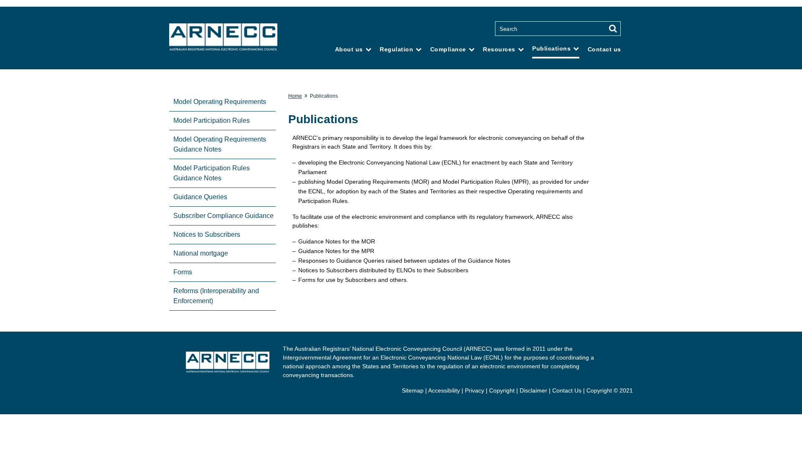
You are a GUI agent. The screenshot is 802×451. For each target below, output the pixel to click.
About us (349, 49)
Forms (182, 272)
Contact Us (566, 390)
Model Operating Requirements (219, 101)
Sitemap (413, 390)
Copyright (502, 390)
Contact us (604, 49)
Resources (499, 49)
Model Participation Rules (211, 120)
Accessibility (444, 390)
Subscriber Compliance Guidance (223, 215)
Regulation (396, 49)
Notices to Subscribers (206, 234)
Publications (551, 48)
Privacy (474, 390)
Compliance (448, 49)
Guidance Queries (200, 196)
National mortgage (200, 253)
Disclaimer (533, 390)
